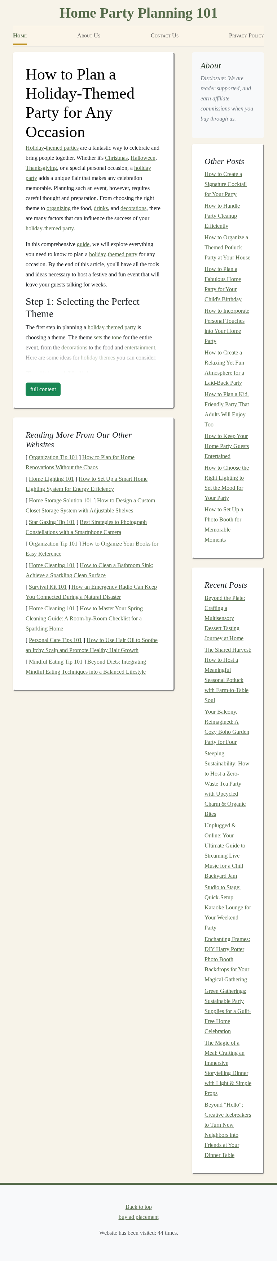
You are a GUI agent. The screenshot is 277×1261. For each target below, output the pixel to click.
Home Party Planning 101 (139, 13)
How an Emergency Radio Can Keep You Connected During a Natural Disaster (91, 592)
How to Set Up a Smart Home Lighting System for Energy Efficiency (87, 484)
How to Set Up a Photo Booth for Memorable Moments (224, 524)
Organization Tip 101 (53, 457)
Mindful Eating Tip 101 (56, 662)
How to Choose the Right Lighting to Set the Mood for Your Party (227, 483)
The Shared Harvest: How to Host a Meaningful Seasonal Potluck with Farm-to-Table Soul (228, 675)
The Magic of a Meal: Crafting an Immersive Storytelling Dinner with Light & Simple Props (228, 1068)
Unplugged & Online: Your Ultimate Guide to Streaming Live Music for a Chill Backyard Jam (225, 850)
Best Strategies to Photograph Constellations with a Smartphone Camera (86, 527)
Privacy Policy (246, 35)
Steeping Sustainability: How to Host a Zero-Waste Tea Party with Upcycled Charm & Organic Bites (227, 783)
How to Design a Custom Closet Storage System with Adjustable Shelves (90, 505)
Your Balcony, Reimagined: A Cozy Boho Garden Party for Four (227, 727)
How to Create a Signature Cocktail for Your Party (226, 184)
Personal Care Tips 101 (55, 640)
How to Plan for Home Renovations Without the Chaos (80, 462)
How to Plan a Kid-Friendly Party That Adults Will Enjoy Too (227, 409)
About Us (88, 35)
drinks (101, 208)
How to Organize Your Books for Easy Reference (92, 549)
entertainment (139, 347)
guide (83, 244)
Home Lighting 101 (51, 479)
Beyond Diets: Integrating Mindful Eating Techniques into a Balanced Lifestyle (86, 667)
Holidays (84, 374)
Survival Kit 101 (48, 587)
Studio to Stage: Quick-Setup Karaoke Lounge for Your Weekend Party (228, 907)
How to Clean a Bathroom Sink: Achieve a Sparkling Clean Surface (89, 570)
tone (117, 337)
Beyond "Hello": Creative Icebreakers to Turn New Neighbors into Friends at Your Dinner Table (228, 1130)
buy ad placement (139, 1217)
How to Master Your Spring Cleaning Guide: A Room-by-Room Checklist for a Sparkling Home (84, 618)
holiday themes (98, 357)
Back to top (139, 1207)
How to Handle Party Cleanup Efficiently (222, 216)
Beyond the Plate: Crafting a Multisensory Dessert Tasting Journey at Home (225, 618)
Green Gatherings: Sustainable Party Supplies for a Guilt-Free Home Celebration (228, 1011)
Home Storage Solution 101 (60, 500)
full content (43, 389)
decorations (133, 208)
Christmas (116, 158)
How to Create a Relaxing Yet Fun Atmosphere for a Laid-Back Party (224, 367)
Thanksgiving (41, 168)
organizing (59, 208)
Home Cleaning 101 (52, 565)
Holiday (35, 148)
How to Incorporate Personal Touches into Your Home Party (227, 326)
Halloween (143, 158)
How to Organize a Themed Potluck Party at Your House (227, 247)
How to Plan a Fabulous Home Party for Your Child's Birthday (223, 284)
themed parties (62, 148)
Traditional (46, 374)
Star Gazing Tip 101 (52, 522)
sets (98, 337)
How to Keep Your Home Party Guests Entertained (227, 446)
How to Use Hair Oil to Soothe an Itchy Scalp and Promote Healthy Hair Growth (92, 645)
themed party (59, 228)
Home (20, 35)
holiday (34, 228)
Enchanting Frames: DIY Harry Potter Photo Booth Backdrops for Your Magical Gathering (227, 959)
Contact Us (165, 35)
